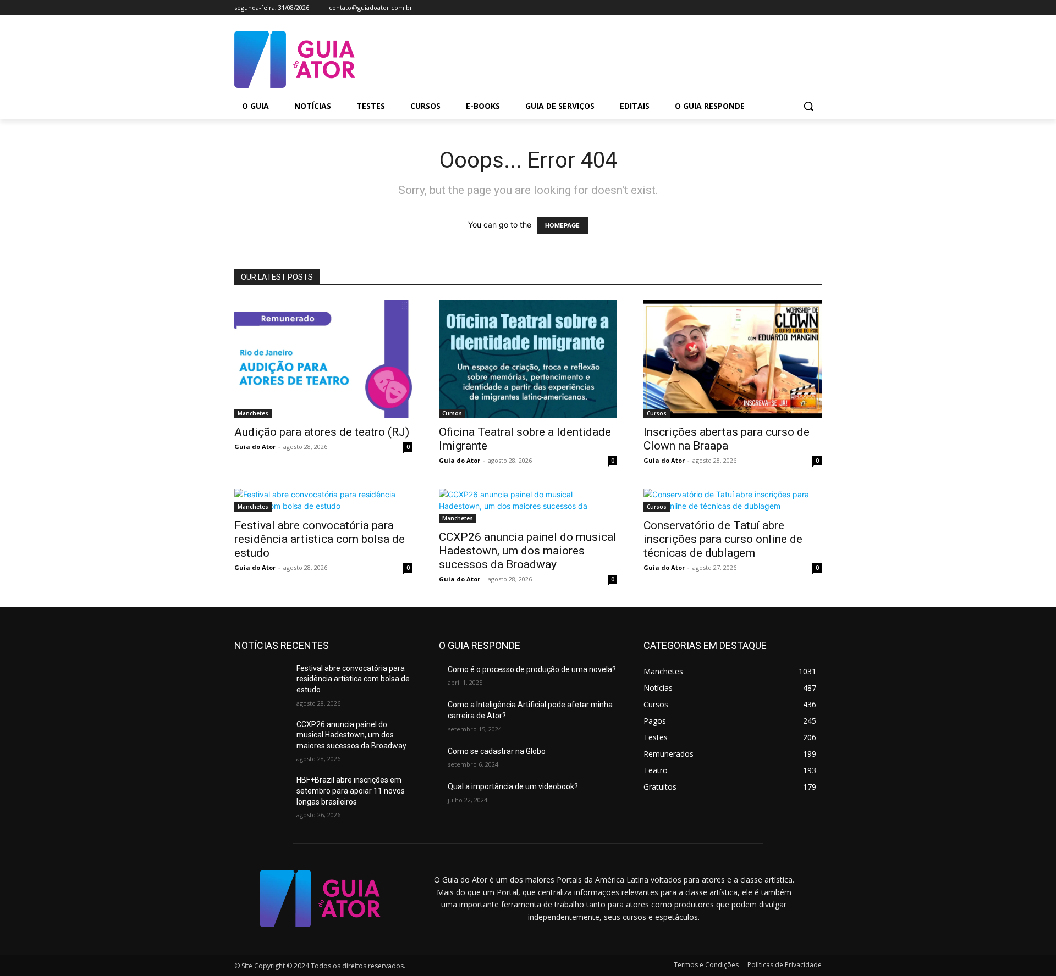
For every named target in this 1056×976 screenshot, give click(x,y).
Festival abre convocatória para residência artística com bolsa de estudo (319, 539)
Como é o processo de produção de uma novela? (532, 669)
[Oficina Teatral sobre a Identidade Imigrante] (528, 359)
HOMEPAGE (562, 225)
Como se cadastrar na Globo (497, 751)
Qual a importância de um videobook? (513, 786)
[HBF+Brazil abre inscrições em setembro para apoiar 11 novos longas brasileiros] (261, 793)
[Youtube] (815, 8)
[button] (808, 106)
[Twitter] (800, 8)
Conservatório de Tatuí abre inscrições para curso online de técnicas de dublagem (723, 539)
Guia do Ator (255, 446)
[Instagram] (785, 8)
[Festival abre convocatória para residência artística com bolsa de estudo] (323, 500)
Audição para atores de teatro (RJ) (321, 432)
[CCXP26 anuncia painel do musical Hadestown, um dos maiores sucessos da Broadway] (528, 506)
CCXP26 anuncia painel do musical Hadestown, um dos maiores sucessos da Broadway (528, 550)
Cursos (452, 413)
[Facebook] (769, 8)
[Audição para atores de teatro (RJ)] (323, 359)
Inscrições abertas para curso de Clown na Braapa (727, 438)
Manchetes (253, 413)
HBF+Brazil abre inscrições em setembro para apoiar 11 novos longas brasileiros (350, 790)
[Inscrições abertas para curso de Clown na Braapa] (733, 359)
